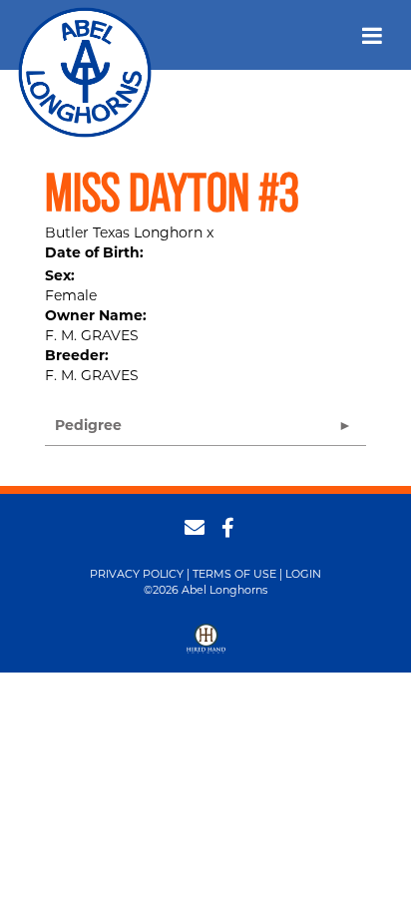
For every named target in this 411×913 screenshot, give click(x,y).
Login (303, 574)
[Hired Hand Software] (206, 646)
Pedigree (88, 425)
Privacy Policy (137, 574)
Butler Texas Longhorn (124, 232)
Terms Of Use (234, 574)
